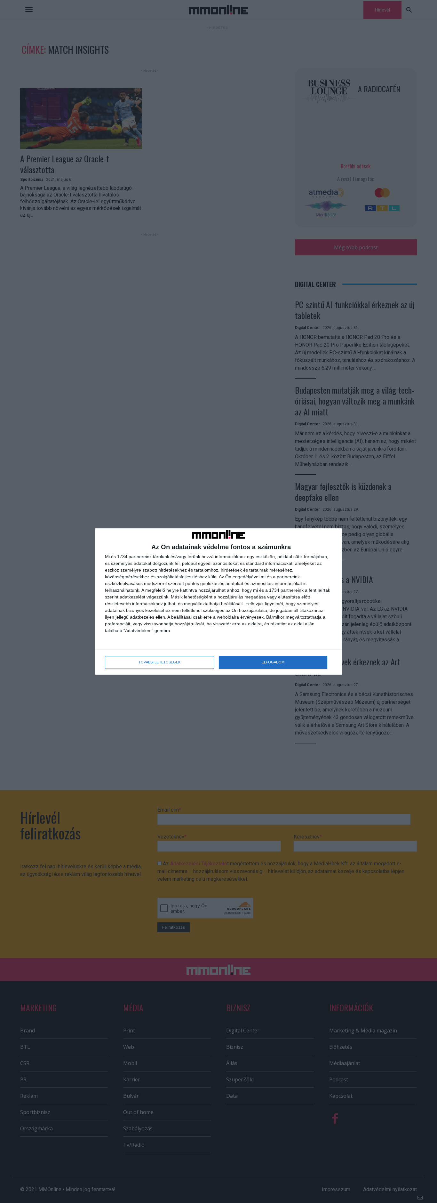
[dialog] (218, 601)
